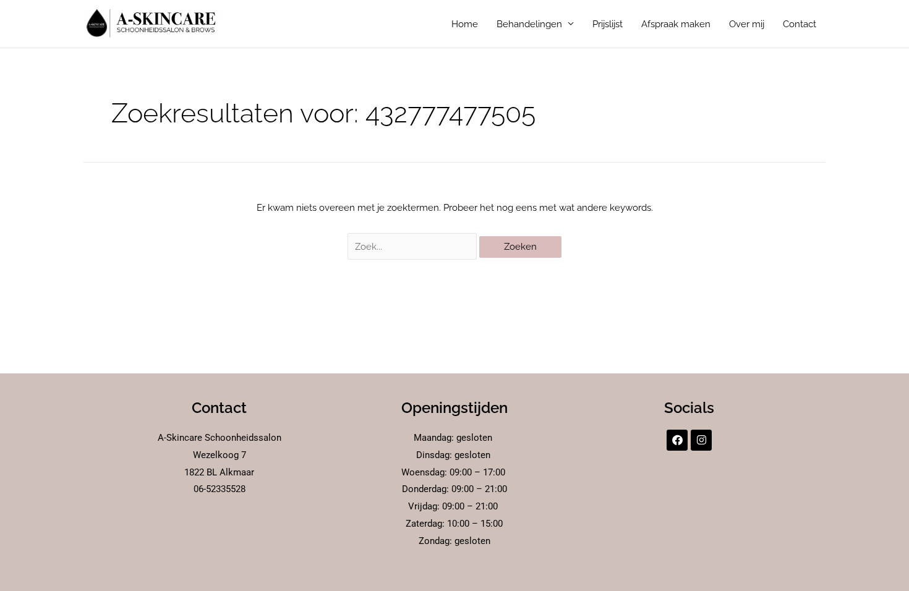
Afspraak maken (676, 24)
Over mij (746, 24)
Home (464, 24)
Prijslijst (607, 24)
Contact (799, 24)
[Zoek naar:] (414, 246)
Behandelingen (529, 24)
